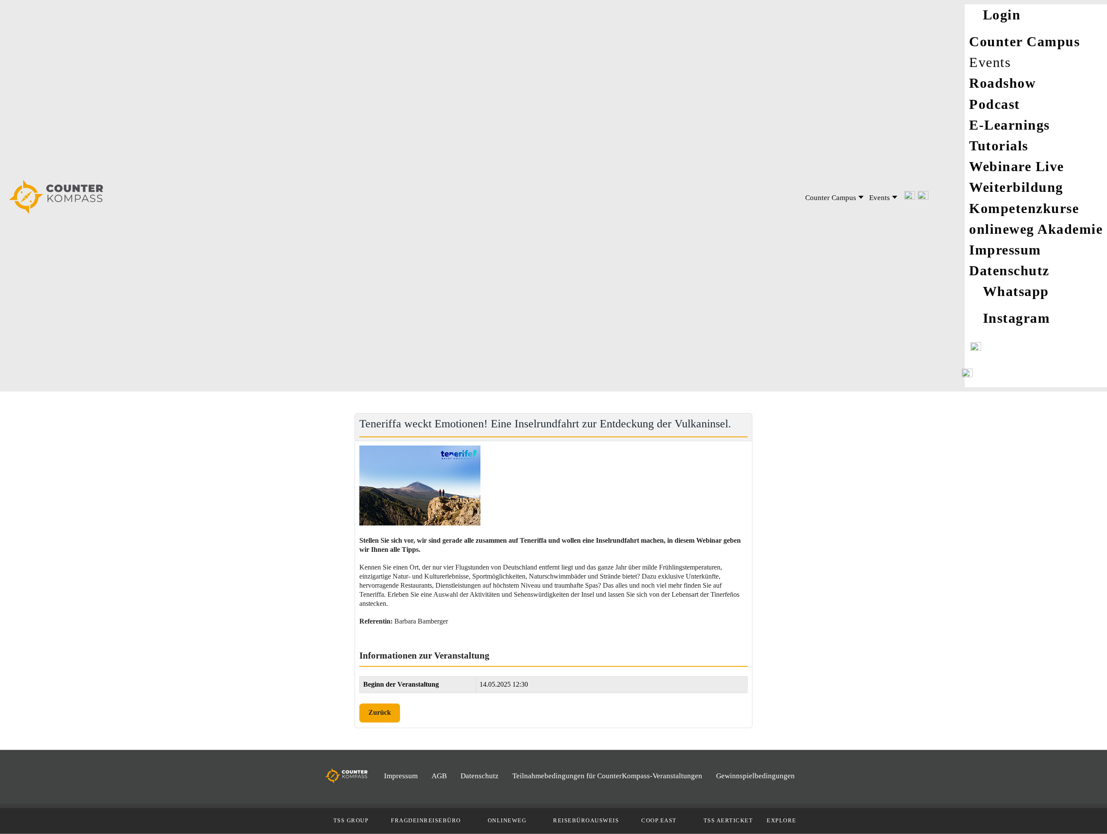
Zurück (379, 712)
